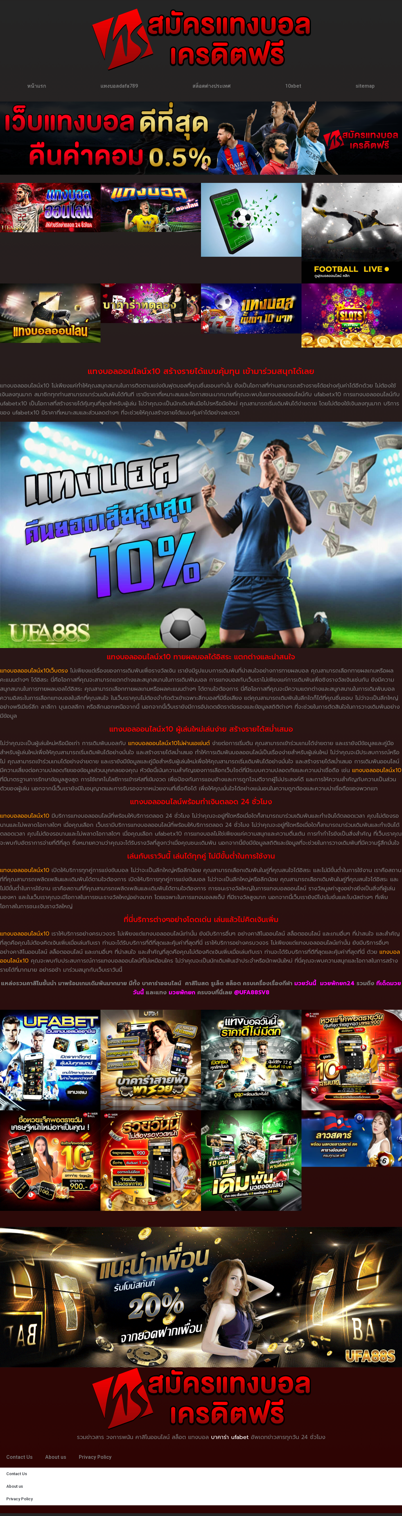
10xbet (293, 86)
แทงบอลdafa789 (119, 86)
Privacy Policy (95, 1457)
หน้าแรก (36, 86)
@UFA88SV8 (251, 992)
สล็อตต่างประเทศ (212, 86)
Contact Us (19, 1457)
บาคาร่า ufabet (230, 1437)
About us (55, 1457)
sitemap (365, 86)
